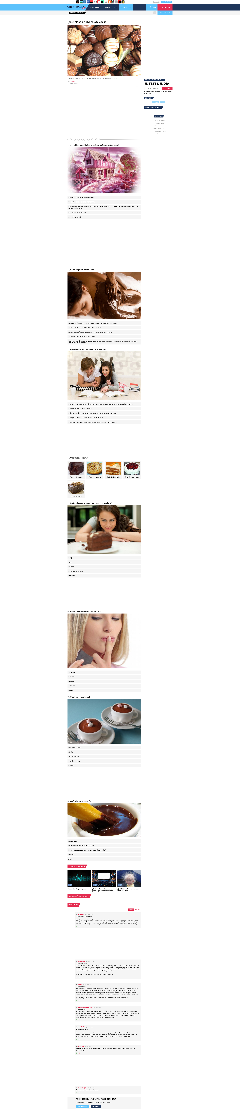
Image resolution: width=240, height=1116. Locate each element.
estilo (162, 102)
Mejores (131, 909)
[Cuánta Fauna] (109, 1)
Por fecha (137, 909)
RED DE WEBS (71, 1)
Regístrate (156, 2)
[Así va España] (91, 1)
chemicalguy (82, 1088)
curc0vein (81, 1027)
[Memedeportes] (84, 1)
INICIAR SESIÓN (166, 2)
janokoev (81, 1046)
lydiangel (72, 81)
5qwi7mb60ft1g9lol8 (85, 1007)
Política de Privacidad (160, 126)
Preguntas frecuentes (160, 131)
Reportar (136, 86)
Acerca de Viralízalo (159, 120)
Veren (80, 984)
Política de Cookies (158, 128)
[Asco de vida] (77, 1)
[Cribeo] (102, 1)
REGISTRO (95, 1106)
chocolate (155, 102)
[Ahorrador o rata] (123, 1)
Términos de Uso (159, 123)
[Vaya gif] (116, 1)
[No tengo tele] (112, 1)
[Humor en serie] (105, 1)
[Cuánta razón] (81, 1)
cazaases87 (82, 961)
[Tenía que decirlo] (119, 1)
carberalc (81, 914)
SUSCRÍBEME (167, 88)
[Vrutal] (98, 1)
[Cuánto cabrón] (95, 1)
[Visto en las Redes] (88, 1)
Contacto (159, 133)
